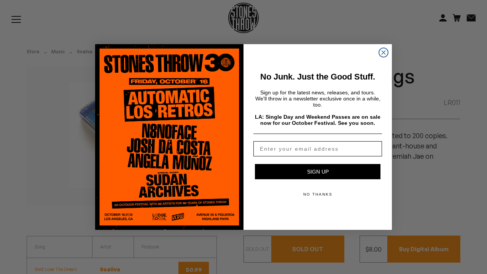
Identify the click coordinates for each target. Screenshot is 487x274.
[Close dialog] (383, 52)
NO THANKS (318, 194)
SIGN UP (318, 172)
